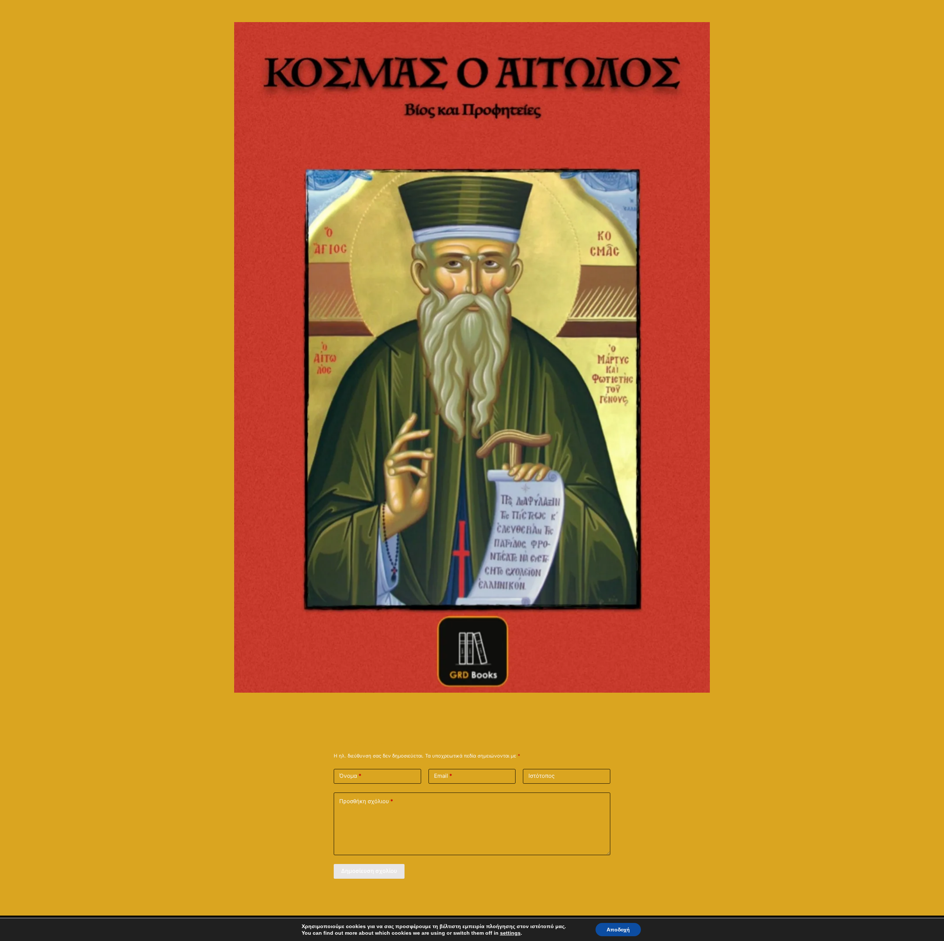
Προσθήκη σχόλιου (366, 801)
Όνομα (350, 775)
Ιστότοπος (541, 775)
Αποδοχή (618, 930)
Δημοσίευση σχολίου (369, 870)
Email (443, 775)
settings (510, 933)
